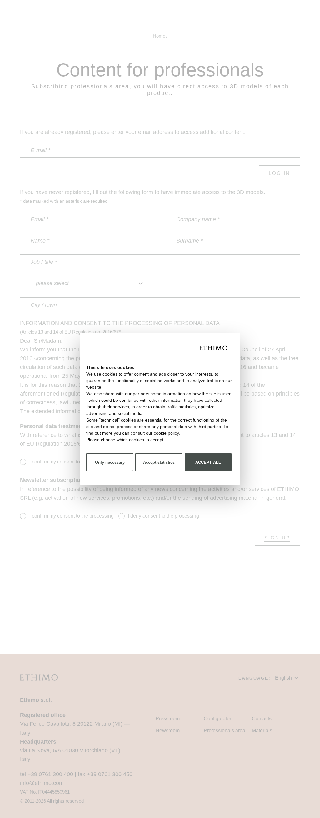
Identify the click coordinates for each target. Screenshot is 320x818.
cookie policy (166, 433)
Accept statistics (159, 462)
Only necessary (110, 462)
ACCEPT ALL (208, 462)
